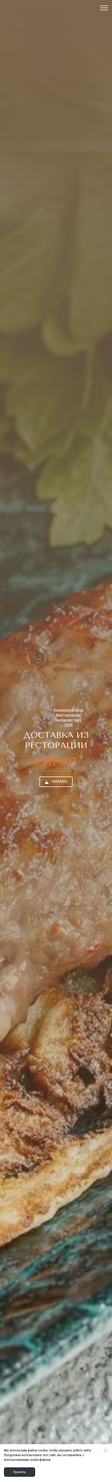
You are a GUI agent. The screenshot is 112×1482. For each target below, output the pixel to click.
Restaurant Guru (68, 720)
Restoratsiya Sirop (68, 710)
